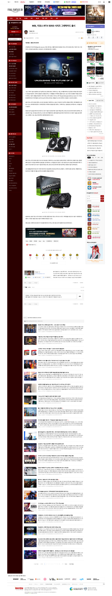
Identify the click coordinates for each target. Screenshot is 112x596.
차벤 (10, 161)
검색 (20, 39)
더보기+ (102, 26)
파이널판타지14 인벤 (16, 22)
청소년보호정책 (57, 584)
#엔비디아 (56, 241)
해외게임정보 (11, 168)
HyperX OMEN (12, 175)
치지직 (10, 158)
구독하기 (29, 277)
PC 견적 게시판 (12, 146)
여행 (10, 166)
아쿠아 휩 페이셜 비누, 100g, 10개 (94, 148)
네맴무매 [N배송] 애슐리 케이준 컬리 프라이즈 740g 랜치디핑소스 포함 (95, 140)
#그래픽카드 (49, 241)
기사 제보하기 (47, 277)
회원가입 (11, 34)
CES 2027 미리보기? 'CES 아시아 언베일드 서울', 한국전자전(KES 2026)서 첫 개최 (68, 277)
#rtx (44, 241)
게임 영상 (11, 171)
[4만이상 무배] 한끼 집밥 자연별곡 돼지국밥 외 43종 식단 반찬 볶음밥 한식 (95, 150)
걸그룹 (10, 163)
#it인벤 (35, 241)
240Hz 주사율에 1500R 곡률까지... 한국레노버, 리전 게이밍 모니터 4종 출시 (68, 275)
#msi (40, 241)
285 (62, 564)
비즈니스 (36, 584)
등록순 (29, 287)
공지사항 (81, 584)
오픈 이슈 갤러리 (12, 137)
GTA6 (10, 190)
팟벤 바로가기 (11, 156)
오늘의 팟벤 (11, 141)
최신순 (33, 287)
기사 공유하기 (53, 263)
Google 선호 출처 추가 (30, 38)
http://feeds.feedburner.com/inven (34, 317)
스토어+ (102, 43)
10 (59, 564)
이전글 (35, 282)
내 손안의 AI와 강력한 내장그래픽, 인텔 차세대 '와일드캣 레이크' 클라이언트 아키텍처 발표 (68, 273)
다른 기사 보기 (37, 277)
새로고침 (82, 287)
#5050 (30, 241)
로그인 (99, 2)
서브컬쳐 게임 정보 (12, 173)
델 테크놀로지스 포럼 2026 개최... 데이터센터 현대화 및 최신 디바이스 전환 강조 (68, 271)
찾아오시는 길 (74, 584)
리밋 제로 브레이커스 (13, 183)
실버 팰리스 (11, 180)
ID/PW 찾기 (17, 34)
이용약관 (41, 584)
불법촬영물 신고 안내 (66, 584)
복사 (38, 38)
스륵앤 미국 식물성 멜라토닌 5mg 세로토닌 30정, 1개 (95, 143)
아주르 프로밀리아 (12, 185)
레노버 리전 (11, 178)
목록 (25, 282)
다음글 (29, 282)
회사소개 (30, 584)
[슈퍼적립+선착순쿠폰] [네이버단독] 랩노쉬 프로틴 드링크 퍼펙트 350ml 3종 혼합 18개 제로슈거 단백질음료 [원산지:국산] (95, 145)
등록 (80, 296)
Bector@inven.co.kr (33, 33)
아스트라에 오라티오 (13, 188)
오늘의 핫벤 (11, 139)
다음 (66, 564)
